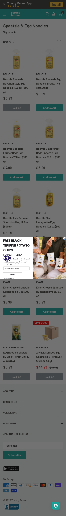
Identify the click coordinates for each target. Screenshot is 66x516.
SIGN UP (12, 274)
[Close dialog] (64, 238)
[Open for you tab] (56, 506)
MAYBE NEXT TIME (9, 278)
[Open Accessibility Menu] (7, 258)
